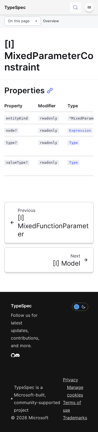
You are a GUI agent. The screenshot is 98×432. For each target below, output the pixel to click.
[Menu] (89, 7)
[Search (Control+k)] (75, 7)
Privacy (70, 379)
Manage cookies (75, 391)
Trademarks (75, 417)
